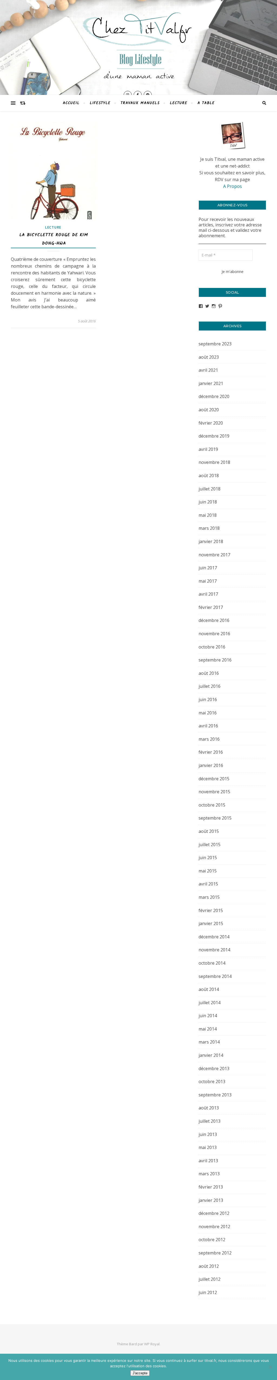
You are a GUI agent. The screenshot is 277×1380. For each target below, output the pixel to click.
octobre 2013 (212, 1081)
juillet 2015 (209, 845)
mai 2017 (208, 581)
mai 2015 (208, 871)
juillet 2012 (209, 1279)
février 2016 (211, 752)
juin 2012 (208, 1292)
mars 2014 (209, 1042)
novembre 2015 (214, 792)
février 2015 (211, 910)
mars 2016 (209, 739)
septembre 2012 (215, 1253)
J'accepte (140, 1373)
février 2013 (211, 1187)
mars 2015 (209, 897)
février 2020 (211, 423)
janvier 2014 (211, 1055)
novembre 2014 (214, 950)
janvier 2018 (211, 541)
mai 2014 (208, 1029)
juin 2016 (208, 699)
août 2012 (209, 1266)
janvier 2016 (211, 765)
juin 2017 (208, 568)
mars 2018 (209, 528)
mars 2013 (209, 1174)
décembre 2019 (214, 436)
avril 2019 (208, 449)
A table (206, 103)
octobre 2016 (212, 647)
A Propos (232, 186)
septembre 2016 (215, 660)
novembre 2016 (214, 634)
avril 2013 (208, 1161)
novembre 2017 (214, 555)
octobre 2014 (212, 963)
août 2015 (209, 831)
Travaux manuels (140, 103)
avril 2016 (208, 726)
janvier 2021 (211, 383)
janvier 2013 (211, 1200)
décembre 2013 (214, 1068)
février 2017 (211, 607)
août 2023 (209, 357)
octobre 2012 (212, 1240)
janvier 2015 (211, 923)
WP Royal (152, 1344)
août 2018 (209, 476)
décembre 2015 (214, 779)
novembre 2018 (214, 462)
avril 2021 (208, 370)
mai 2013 (208, 1147)
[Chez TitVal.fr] (138, 42)
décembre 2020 (214, 396)
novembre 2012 (214, 1227)
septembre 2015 (215, 818)
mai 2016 (208, 713)
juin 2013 (208, 1134)
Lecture (178, 103)
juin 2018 (208, 502)
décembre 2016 (214, 620)
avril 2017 (208, 594)
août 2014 (209, 989)
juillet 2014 (209, 1003)
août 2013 (209, 1108)
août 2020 (209, 410)
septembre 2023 (215, 344)
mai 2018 (208, 515)
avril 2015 (208, 884)
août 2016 (209, 673)
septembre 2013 (215, 1095)
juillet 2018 (209, 489)
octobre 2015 (212, 805)
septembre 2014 (215, 976)
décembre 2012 (214, 1213)
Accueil (71, 103)
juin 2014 (208, 1016)
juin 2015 (208, 858)
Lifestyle (100, 103)
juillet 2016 (209, 686)
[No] (270, 1367)
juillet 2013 (209, 1121)
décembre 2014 (214, 937)
